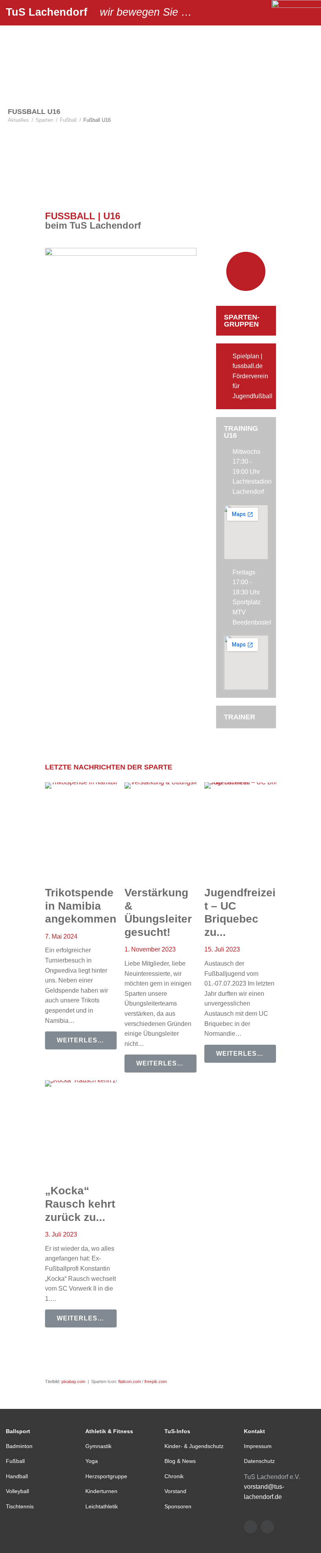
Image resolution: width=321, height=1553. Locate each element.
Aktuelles (18, 120)
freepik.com (155, 1381)
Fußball (68, 120)
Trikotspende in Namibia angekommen (80, 906)
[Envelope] (250, 1526)
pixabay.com (73, 1381)
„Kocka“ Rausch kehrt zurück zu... (80, 1204)
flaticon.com (129, 1381)
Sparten (44, 120)
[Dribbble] (267, 1526)
